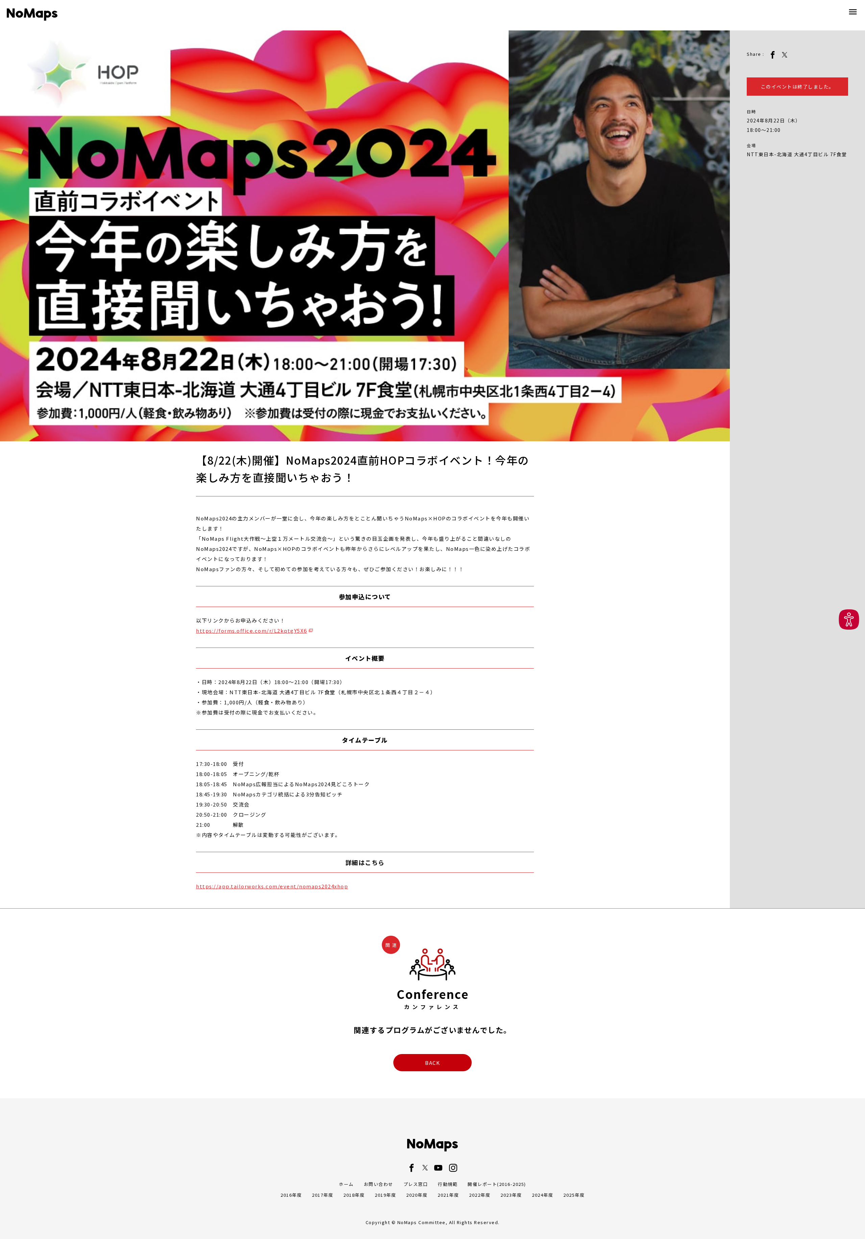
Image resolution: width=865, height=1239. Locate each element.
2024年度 (542, 1195)
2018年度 (354, 1195)
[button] (849, 619)
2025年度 (574, 1195)
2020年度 (416, 1195)
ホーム (346, 1184)
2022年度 (479, 1195)
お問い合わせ (378, 1184)
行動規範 (448, 1184)
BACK (432, 1062)
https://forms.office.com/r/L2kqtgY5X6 (251, 630)
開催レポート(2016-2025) (497, 1184)
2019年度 (385, 1195)
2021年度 (448, 1195)
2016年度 (291, 1195)
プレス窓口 (415, 1184)
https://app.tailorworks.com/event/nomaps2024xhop (272, 886)
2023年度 (511, 1195)
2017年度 (322, 1195)
